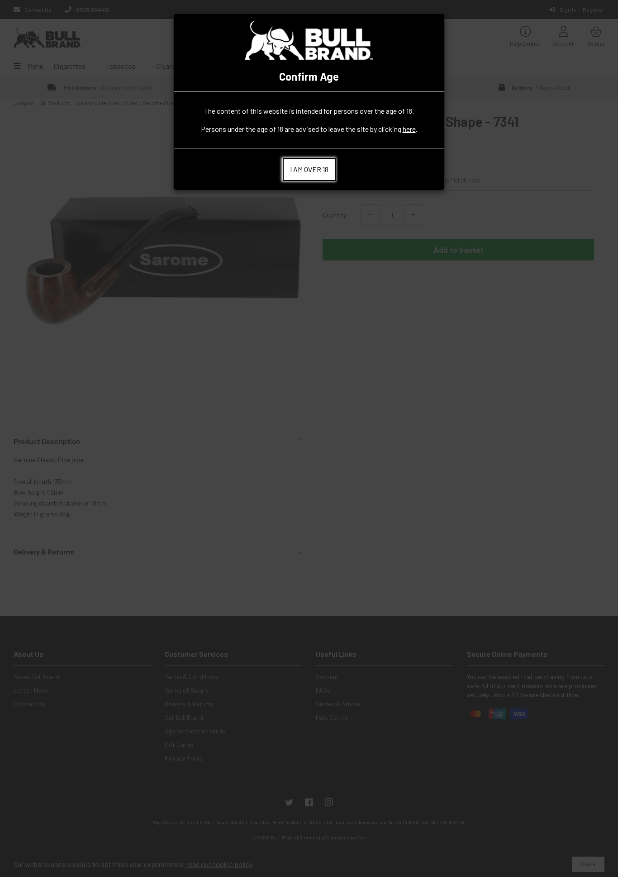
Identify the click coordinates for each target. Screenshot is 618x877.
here (409, 129)
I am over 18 (309, 169)
